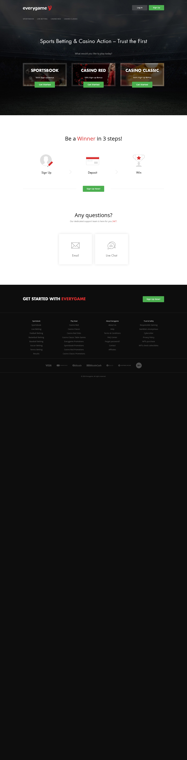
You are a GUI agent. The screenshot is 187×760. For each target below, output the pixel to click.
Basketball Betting (36, 337)
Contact (112, 345)
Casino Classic (71, 19)
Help (112, 329)
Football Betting (36, 333)
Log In (139, 8)
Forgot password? (112, 341)
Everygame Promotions (74, 341)
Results (36, 353)
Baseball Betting (36, 341)
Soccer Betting (36, 345)
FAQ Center (112, 337)
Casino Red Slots (74, 333)
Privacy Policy (148, 337)
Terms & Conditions (112, 333)
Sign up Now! (93, 189)
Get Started (45, 84)
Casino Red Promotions (74, 349)
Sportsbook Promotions (74, 345)
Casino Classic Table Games (74, 337)
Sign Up (156, 8)
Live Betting (42, 19)
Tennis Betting (36, 349)
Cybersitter (148, 333)
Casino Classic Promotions (74, 353)
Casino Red (56, 19)
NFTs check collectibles (148, 345)
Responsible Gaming (148, 325)
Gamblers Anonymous (148, 329)
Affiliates (112, 349)
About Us (112, 325)
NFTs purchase (148, 341)
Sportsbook (28, 19)
